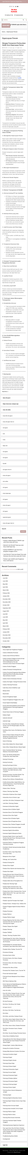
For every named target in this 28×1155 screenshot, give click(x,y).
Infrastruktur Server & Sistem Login (11, 797)
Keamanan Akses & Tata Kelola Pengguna (13, 812)
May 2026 (5, 584)
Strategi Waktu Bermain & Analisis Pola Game (14, 1051)
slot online (5, 481)
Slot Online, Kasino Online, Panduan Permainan (14, 1025)
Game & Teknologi (7, 741)
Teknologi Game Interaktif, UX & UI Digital (13, 1108)
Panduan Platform (7, 914)
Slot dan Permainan (7, 1001)
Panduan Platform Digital (9, 917)
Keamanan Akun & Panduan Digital (11, 818)
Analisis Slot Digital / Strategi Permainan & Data (14, 681)
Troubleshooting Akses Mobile (10, 1136)
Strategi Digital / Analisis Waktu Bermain (12, 1045)
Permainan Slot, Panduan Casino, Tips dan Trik (14, 970)
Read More (4, 391)
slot (4, 433)
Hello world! (20, 569)
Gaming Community (7, 762)
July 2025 (5, 614)
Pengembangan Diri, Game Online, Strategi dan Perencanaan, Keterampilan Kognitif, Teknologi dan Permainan (14, 940)
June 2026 (5, 581)
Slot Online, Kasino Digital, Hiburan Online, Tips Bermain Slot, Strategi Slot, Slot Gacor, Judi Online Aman (14, 1021)
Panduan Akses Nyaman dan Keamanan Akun (14, 868)
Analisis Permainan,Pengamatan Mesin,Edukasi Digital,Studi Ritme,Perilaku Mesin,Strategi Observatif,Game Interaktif (14, 674)
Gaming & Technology (8, 759)
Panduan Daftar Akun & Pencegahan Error (13, 880)
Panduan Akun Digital (8, 871)
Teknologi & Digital (7, 1057)
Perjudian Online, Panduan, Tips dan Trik (12, 949)
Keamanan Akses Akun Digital (10, 815)
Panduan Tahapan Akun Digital (10, 926)
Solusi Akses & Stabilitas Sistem (11, 1036)
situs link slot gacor (7, 415)
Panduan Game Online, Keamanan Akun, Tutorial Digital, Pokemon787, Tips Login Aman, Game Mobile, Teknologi (14, 893)
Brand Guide (6, 693)
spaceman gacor (7, 517)
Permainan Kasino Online (9, 955)
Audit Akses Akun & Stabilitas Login (11, 687)
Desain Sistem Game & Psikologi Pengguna (13, 712)
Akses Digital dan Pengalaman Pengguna (12, 649)
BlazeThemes (17, 1152)
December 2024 (6, 635)
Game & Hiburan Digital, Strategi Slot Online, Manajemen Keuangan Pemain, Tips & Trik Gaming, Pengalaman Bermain (13, 736)
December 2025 (6, 599)
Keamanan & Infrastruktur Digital (10, 806)
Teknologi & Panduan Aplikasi (10, 1078)
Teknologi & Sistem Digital (9, 1087)
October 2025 (6, 605)
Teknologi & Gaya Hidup (8, 1063)
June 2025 (5, 617)
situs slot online (7, 990)
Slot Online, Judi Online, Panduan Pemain (12, 1016)
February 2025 (6, 629)
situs (4, 439)
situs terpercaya (7, 493)
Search (4, 528)
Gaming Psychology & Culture (10, 765)
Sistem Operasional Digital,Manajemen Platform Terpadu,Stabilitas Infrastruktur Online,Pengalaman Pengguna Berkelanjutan (14, 986)
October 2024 (6, 641)
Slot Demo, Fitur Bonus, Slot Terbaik (11, 1004)
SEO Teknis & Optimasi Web (9, 981)
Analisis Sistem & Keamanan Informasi (12, 678)
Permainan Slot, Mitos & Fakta (10, 967)
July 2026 (5, 578)
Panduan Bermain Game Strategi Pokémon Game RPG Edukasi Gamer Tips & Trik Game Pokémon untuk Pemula (13, 876)
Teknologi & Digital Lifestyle (9, 1060)
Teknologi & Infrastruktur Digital (10, 1069)
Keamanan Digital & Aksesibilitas (11, 830)
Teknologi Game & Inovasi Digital (11, 1105)
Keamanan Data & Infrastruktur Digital (12, 827)
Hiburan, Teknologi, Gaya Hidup (10, 791)
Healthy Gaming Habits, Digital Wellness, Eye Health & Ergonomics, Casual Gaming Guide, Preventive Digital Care (13, 784)
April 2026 (5, 587)
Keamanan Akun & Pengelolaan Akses (12, 821)
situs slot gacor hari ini (8, 421)
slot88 (19, 78)
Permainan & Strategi (8, 952)
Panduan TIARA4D (7, 932)
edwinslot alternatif (7, 718)
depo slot (5, 445)
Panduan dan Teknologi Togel (10, 883)
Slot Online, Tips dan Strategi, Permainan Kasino (14, 1033)
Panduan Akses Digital (8, 865)
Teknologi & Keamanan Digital (10, 1075)
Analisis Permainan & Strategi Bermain (12, 669)
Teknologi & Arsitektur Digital (10, 1054)
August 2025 (6, 611)
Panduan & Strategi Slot (8, 862)
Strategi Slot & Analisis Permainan (11, 1048)
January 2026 (6, 596)
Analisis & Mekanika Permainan (10, 652)
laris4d (4, 463)
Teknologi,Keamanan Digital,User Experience (13, 1125)
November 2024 (6, 638)
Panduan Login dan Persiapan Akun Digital (13, 900)
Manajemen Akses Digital (9, 856)
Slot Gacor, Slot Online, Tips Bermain (12, 1010)
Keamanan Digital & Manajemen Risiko (12, 833)
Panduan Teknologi (7, 929)
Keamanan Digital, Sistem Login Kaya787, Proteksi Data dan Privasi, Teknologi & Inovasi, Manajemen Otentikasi (14, 838)
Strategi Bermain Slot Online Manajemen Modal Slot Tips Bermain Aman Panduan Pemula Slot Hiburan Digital (14, 1040)
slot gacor (5, 427)
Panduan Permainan (7, 911)
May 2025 (5, 620)
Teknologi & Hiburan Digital (9, 1066)
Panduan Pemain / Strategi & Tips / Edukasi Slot (14, 903)
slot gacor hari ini (7, 469)
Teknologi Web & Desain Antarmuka (11, 1117)
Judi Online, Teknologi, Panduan (10, 803)
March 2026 (6, 590)
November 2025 (6, 602)
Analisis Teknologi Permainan (10, 684)
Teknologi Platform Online (9, 1114)
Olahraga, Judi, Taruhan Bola (9, 859)
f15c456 (5, 47)
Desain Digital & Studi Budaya (10, 702)
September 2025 (7, 608)
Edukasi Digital (6, 715)
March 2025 (6, 626)
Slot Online (5, 1013)
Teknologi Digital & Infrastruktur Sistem (12, 1098)
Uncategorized (6, 1139)
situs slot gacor (6, 475)
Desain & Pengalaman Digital (10, 696)
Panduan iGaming (7, 897)
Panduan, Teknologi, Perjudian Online (12, 935)
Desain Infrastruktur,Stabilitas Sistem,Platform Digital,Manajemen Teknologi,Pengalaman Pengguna (14, 707)
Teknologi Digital (7, 1095)
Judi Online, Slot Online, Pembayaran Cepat (13, 800)
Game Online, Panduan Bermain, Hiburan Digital (14, 747)
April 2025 (5, 623)
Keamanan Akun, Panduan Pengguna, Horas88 (14, 824)
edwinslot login (6, 721)
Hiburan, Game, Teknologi (9, 788)
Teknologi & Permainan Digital (10, 1081)
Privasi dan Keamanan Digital (10, 973)
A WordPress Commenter (9, 569)
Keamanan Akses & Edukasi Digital (11, 809)
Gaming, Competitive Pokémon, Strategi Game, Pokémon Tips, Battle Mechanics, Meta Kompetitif (14, 770)
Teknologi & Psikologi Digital (10, 1084)
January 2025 (6, 632)
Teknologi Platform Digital (9, 1111)
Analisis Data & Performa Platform (11, 655)
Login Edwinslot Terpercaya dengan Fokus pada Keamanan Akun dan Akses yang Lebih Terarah (12, 1)
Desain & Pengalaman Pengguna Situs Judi (13, 699)
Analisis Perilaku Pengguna (9, 666)
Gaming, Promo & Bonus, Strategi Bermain (13, 779)
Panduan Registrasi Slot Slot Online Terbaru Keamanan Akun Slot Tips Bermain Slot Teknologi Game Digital (13, 922)
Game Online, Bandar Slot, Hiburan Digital (13, 744)
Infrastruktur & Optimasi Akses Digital (12, 794)
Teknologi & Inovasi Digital (9, 1072)
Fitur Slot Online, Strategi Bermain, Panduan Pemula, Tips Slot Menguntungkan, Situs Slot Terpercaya (13, 725)
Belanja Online (6, 690)
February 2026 (6, 593)
